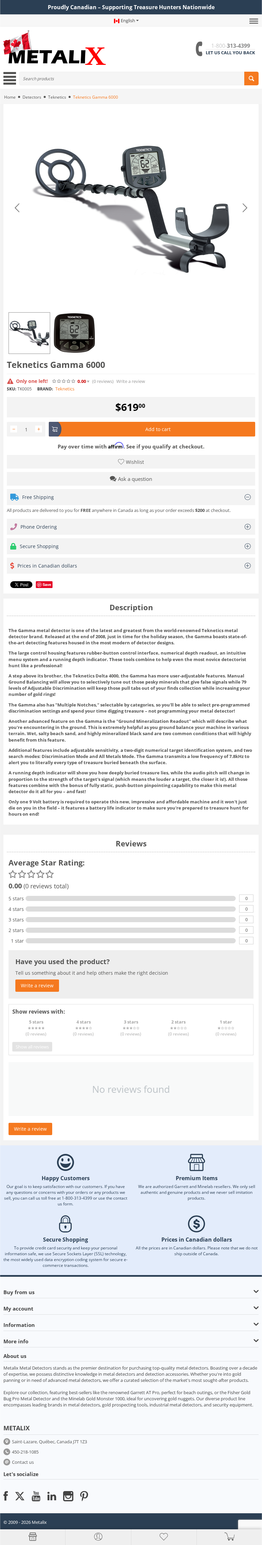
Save (47, 584)
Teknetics (57, 97)
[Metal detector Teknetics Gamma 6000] (131, 208)
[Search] (251, 78)
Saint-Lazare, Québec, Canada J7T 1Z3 (49, 1442)
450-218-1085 (25, 1452)
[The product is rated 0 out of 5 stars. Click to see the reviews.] (64, 381)
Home (10, 97)
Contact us (23, 1462)
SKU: (11, 389)
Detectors (32, 97)
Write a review (130, 381)
